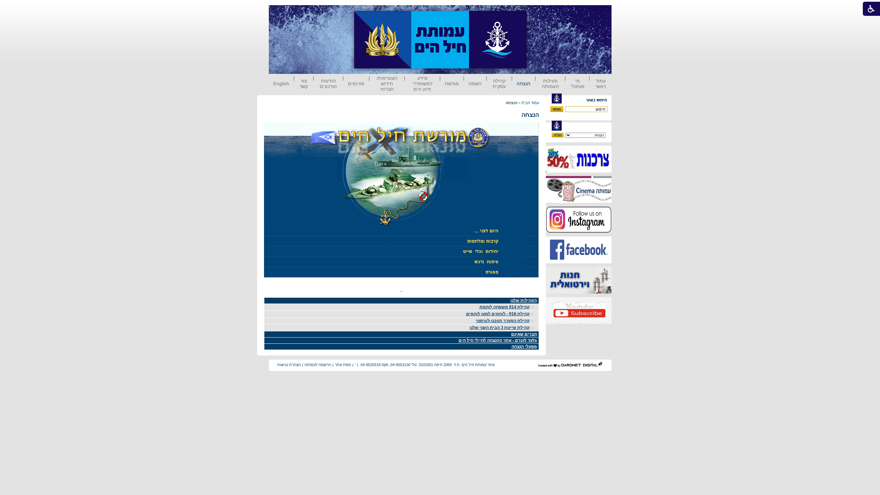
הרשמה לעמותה (318, 365)
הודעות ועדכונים (328, 83)
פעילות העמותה (550, 83)
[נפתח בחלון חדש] (579, 171)
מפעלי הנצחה (524, 346)
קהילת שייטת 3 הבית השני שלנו (500, 328)
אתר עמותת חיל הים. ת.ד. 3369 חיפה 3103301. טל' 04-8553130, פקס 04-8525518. (427, 365)
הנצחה (523, 83)
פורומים (356, 83)
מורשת (452, 83)
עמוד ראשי (600, 83)
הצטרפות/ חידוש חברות (387, 83)
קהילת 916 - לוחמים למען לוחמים (498, 314)
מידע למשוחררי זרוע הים (422, 83)
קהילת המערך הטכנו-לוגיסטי (503, 321)
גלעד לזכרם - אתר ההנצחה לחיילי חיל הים (498, 340)
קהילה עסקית (499, 83)
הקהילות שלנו (523, 300)
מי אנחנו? (577, 83)
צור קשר (303, 83)
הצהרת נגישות (289, 365)
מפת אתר (343, 365)
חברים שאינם (524, 334)
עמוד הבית (530, 103)
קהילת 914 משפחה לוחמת (505, 307)
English (281, 83)
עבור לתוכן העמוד (539, 11)
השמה (475, 83)
